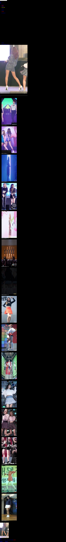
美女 (0, 3)
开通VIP (3, 5)
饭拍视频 (5, 44)
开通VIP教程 (3, 7)
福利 (0, 2)
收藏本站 (3, 10)
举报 (0, 96)
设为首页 (3, 8)
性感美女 (7, 44)
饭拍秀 (2, 44)
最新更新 (3, 6)
